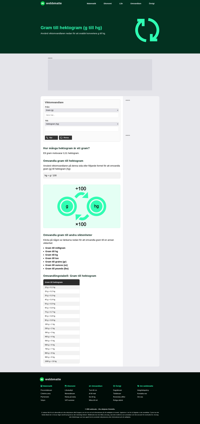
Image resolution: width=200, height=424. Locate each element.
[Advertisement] (100, 74)
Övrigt (118, 386)
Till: (46, 121)
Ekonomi (71, 386)
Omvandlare (97, 386)
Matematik (47, 386)
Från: (47, 107)
